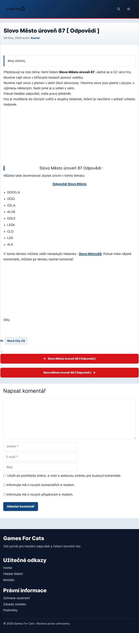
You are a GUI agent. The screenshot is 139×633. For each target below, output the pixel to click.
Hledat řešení (13, 574)
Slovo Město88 (90, 254)
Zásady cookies (14, 604)
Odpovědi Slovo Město (69, 184)
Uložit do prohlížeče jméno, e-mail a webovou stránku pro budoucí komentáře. (64, 475)
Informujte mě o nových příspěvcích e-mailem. (40, 494)
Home (7, 568)
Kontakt (8, 580)
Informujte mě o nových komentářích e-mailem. (41, 485)
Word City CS (16, 341)
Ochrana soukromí (16, 598)
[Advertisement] (69, 135)
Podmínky (10, 610)
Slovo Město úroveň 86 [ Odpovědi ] (72, 358)
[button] (119, 9)
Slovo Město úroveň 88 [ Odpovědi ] (67, 372)
